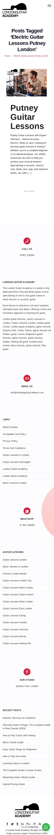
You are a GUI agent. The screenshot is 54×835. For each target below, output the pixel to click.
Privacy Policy (10, 441)
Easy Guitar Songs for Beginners (20, 749)
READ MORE (29, 191)
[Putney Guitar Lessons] (27, 83)
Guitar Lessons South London (18, 594)
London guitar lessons (14, 319)
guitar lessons (19, 338)
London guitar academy (23, 326)
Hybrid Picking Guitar (14, 784)
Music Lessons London (15, 483)
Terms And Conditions (14, 448)
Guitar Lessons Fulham (15, 622)
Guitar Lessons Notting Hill (17, 643)
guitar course (18, 334)
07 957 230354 (27, 525)
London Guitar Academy (15, 469)
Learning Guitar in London (16, 763)
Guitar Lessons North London (18, 587)
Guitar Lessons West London (18, 601)
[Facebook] (7, 825)
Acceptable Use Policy (14, 434)
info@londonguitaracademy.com (27, 392)
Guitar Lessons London (24, 323)
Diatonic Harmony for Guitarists (19, 718)
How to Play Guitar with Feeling (19, 735)
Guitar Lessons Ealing (14, 615)
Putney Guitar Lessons (27, 117)
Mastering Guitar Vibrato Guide (19, 777)
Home (7, 56)
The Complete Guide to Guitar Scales (22, 770)
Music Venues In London (15, 566)
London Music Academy (15, 476)
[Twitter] (12, 825)
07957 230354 (27, 255)
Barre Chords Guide (13, 742)
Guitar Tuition (25, 330)
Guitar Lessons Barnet (14, 636)
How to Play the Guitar (14, 756)
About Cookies (10, 427)
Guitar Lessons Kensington (17, 462)
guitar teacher (33, 345)
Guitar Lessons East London (17, 608)
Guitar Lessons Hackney (15, 629)
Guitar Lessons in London (16, 455)
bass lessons (18, 345)
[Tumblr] (17, 825)
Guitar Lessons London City (17, 580)
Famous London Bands (14, 573)
